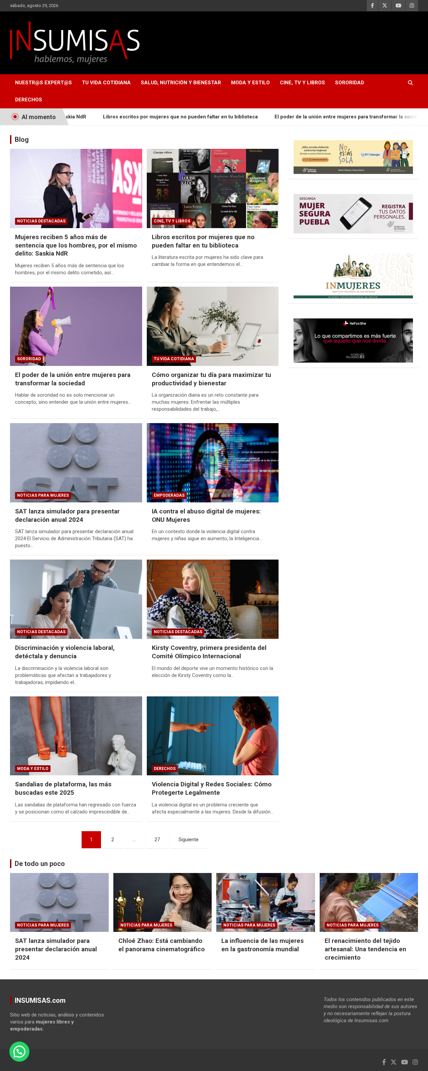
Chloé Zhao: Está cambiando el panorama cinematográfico (161, 945)
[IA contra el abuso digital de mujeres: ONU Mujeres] (212, 463)
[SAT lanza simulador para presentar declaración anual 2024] (76, 463)
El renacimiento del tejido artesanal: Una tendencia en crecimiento (365, 949)
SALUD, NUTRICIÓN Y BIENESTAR (181, 83)
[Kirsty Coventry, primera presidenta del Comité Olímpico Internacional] (212, 599)
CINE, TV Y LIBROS (302, 83)
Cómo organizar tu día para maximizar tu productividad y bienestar (211, 379)
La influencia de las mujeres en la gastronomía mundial (262, 945)
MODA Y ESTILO (250, 83)
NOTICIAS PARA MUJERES (43, 495)
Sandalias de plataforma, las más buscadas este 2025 (63, 788)
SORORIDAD (349, 83)
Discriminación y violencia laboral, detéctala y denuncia (65, 652)
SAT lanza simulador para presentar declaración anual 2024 (67, 515)
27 (157, 840)
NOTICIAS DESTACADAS (41, 221)
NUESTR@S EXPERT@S (43, 83)
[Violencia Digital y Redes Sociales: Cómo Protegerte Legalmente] (212, 736)
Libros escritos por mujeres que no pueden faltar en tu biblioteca (147, 117)
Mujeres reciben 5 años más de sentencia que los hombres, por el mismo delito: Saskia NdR (76, 245)
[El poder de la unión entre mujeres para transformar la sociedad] (76, 326)
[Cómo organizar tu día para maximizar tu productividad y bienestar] (212, 326)
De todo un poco (40, 864)
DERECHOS (28, 100)
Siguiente (189, 840)
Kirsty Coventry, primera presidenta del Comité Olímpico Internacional (209, 652)
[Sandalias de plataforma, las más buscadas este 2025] (76, 736)
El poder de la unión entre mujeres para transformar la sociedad (317, 117)
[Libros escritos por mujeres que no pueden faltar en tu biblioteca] (212, 188)
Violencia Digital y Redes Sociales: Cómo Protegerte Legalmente (212, 788)
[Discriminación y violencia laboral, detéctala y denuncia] (76, 599)
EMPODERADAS (169, 495)
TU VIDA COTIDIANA (106, 83)
